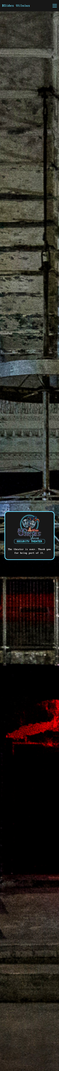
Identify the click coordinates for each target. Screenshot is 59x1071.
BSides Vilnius (16, 6)
